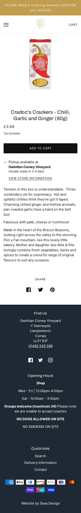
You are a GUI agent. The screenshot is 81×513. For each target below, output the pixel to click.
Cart (73, 24)
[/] (40, 24)
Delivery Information (40, 462)
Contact (40, 469)
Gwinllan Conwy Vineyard (30, 167)
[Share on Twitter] (40, 289)
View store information (30, 178)
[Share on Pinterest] (52, 289)
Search (40, 456)
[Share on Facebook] (28, 289)
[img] (31, 360)
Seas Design (50, 503)
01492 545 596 (41, 346)
